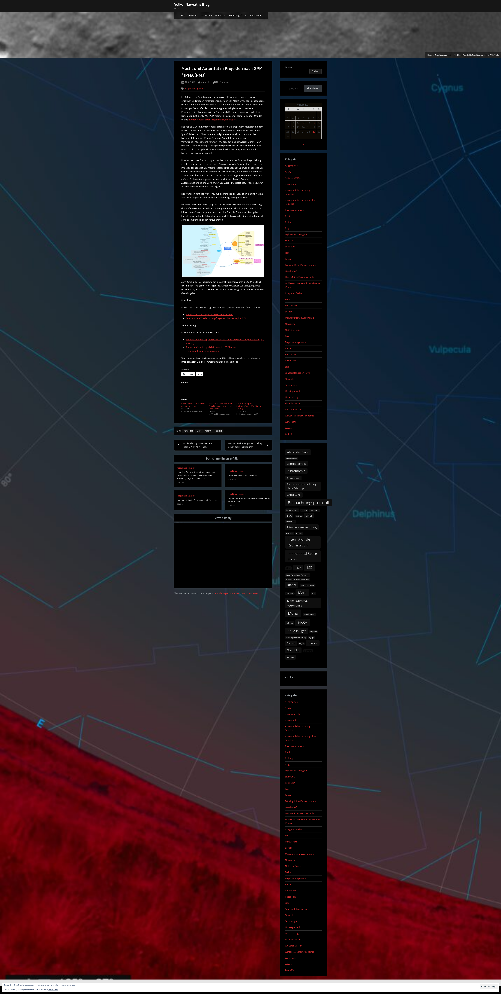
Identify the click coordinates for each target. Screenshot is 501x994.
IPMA (298, 568)
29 (313, 131)
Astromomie (296, 471)
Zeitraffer (290, 434)
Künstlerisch (291, 305)
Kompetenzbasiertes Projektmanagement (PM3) (213, 119)
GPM (198, 430)
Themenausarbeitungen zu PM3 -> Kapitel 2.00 (209, 314)
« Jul (302, 143)
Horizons (289, 533)
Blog (183, 15)
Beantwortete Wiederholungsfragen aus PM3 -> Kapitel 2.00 (216, 318)
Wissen (288, 427)
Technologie (291, 384)
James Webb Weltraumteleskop (297, 580)
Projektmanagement (195, 88)
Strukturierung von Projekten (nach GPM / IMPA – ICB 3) (248, 406)
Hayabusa (290, 521)
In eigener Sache (293, 293)
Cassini (304, 510)
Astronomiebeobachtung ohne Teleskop (301, 486)
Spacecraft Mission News (297, 372)
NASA (302, 622)
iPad (288, 568)
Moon (290, 623)
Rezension (290, 360)
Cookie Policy (53, 990)
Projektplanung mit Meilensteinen (242, 475)
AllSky (288, 171)
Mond (293, 613)
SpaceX (312, 643)
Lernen (288, 311)
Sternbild (289, 378)
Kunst (288, 299)
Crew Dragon (314, 510)
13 (303, 122)
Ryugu (311, 638)
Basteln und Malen (294, 209)
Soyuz (301, 644)
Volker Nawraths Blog (192, 4)
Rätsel (288, 348)
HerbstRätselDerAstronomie (299, 277)
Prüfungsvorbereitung (296, 637)
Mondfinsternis (309, 614)
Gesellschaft (291, 271)
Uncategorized (292, 391)
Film (287, 252)
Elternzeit (290, 240)
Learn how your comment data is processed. (236, 593)
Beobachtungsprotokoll (308, 502)
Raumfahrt (290, 354)
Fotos (288, 258)
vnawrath (205, 82)
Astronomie (291, 183)
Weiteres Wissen (293, 409)
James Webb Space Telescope (297, 575)
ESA (289, 515)
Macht (208, 430)
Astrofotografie (293, 177)
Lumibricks (290, 593)
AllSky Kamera (291, 458)
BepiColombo (292, 510)
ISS (309, 567)
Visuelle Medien (293, 403)
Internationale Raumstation (299, 542)
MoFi (313, 593)
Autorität (188, 430)
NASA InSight (296, 631)
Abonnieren (312, 88)
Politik (288, 336)
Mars (302, 592)
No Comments (223, 82)
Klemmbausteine (307, 585)
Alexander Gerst (298, 452)
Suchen (289, 66)
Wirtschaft (290, 421)
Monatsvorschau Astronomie (299, 317)
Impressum (255, 15)
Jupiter (291, 585)
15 (313, 122)
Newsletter (290, 323)
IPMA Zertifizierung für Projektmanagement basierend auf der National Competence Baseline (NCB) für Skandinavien (196, 475)
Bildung (289, 222)
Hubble (299, 533)
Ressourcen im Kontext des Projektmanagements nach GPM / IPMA (221, 406)
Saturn (291, 643)
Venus (290, 657)
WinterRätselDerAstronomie (299, 415)
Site (287, 366)
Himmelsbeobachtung (302, 527)
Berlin (288, 216)
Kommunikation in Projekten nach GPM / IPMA (193, 404)
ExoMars (299, 516)
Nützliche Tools (292, 329)
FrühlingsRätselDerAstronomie (300, 265)
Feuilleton (290, 246)
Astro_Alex (293, 495)
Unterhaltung (292, 397)
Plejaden (313, 631)
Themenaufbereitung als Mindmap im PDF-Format (211, 347)
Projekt (218, 430)
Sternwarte (308, 651)
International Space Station (302, 556)
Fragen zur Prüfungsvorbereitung (202, 350)
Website (193, 15)
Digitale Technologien (296, 234)
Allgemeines (291, 165)
